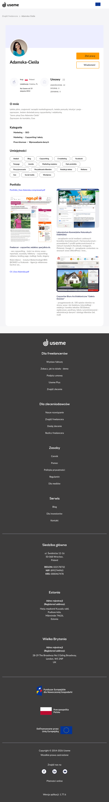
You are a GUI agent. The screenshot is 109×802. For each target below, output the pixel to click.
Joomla (31, 164)
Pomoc (54, 463)
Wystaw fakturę (54, 362)
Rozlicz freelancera (54, 433)
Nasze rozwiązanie (54, 412)
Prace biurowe (19, 142)
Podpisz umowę (54, 375)
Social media (29, 175)
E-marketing (62, 159)
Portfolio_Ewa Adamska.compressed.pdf (27, 190)
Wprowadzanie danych (39, 142)
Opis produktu (71, 164)
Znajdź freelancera (10, 16)
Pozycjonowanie (19, 169)
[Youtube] (65, 771)
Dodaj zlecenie (54, 426)
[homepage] (9, 4)
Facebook (79, 159)
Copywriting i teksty (34, 137)
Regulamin (54, 477)
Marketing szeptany (49, 164)
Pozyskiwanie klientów (43, 169)
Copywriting (44, 159)
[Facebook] (44, 771)
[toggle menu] (104, 4)
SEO (27, 133)
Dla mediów (54, 484)
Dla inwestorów (54, 514)
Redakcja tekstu (66, 169)
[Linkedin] (54, 771)
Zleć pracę (90, 56)
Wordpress (47, 175)
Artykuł (16, 159)
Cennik (54, 456)
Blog (29, 159)
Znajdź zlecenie (54, 389)
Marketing (17, 133)
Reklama (84, 169)
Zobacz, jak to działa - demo (54, 369)
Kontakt (54, 520)
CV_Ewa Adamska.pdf (19, 272)
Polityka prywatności (54, 470)
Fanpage (16, 164)
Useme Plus (54, 382)
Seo (14, 175)
